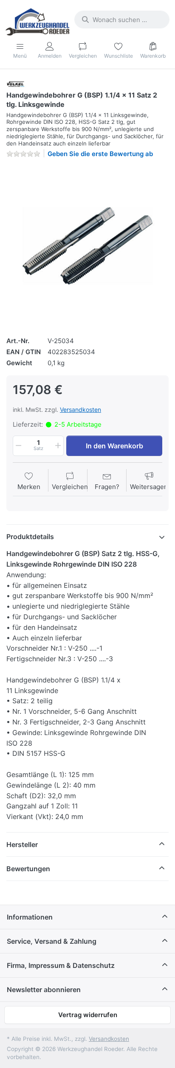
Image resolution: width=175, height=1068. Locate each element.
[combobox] (121, 19)
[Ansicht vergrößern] (87, 246)
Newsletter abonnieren (44, 989)
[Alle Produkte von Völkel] (17, 84)
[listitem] (87, 246)
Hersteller (22, 844)
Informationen (30, 917)
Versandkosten (80, 409)
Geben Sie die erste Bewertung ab (100, 154)
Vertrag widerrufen (87, 1015)
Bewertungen (28, 868)
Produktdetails (30, 536)
